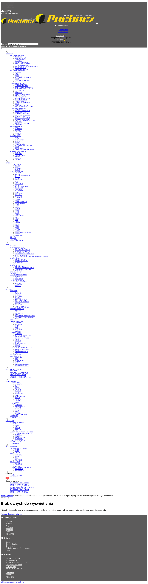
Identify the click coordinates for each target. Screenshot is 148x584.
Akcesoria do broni (17, 55)
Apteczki (18, 292)
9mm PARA (18, 233)
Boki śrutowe (20, 266)
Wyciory (18, 133)
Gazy (16, 311)
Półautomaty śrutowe (23, 269)
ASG (11, 320)
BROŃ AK (13, 273)
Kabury (12, 453)
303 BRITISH (18, 196)
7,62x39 (17, 213)
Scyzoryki (18, 304)
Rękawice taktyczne (22, 119)
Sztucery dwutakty (22, 252)
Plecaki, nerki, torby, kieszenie (21, 347)
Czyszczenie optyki (17, 422)
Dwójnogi (18, 56)
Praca (8, 550)
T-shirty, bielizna (21, 414)
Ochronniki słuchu (22, 113)
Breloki (17, 152)
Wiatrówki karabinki (22, 364)
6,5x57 (17, 206)
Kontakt (9, 521)
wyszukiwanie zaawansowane (13, 46)
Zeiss (16, 430)
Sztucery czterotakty (23, 251)
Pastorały (18, 93)
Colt (16, 277)
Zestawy (18, 134)
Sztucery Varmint (21, 255)
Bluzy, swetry (20, 406)
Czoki (17, 138)
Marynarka (19, 393)
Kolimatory (19, 439)
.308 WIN (17, 185)
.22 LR (16, 167)
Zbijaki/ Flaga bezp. (16, 240)
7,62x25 (17, 211)
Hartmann (18, 463)
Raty (7, 526)
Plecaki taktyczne (21, 352)
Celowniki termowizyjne (19, 373)
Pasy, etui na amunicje (22, 94)
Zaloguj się (63, 30)
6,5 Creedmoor (20, 203)
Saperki (17, 303)
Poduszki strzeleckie (22, 117)
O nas (8, 542)
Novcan (17, 466)
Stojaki (17, 130)
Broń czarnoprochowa (18, 274)
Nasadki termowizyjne (18, 376)
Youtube (9, 5)
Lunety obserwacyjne (18, 440)
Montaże (18, 141)
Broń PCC (13, 263)
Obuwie (17, 345)
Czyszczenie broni (16, 126)
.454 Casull (18, 195)
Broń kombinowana (17, 280)
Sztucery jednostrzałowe (24, 254)
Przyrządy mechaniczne (23, 145)
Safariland (19, 459)
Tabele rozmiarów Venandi (19, 485)
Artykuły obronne (17, 309)
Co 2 (16, 359)
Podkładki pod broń (22, 65)
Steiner (17, 428)
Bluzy (17, 386)
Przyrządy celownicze (23, 77)
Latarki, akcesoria (21, 105)
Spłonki (13, 238)
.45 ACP (17, 192)
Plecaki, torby (20, 95)
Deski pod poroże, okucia (24, 88)
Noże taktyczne (20, 300)
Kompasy (18, 295)
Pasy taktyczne (20, 116)
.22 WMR (17, 170)
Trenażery (18, 122)
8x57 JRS (17, 222)
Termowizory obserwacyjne (20, 377)
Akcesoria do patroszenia (24, 87)
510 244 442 (6, 11)
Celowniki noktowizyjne (19, 372)
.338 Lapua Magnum (21, 186)
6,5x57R (17, 207)
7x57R (17, 218)
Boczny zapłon (15, 164)
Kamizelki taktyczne (22, 338)
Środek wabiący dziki (22, 98)
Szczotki (18, 131)
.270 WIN (17, 178)
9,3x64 (17, 228)
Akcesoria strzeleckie (18, 108)
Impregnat (14, 416)
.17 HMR (17, 165)
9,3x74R (17, 231)
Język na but (19, 109)
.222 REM (17, 174)
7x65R (17, 221)
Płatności (9, 523)
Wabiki (17, 104)
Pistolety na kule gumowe (24, 317)
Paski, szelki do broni (22, 63)
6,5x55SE (17, 204)
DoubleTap (18, 455)
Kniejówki (18, 284)
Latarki (17, 328)
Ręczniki (18, 158)
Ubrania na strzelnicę (22, 123)
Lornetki (13, 423)
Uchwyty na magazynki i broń (20, 467)
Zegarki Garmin (15, 354)
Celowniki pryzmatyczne (23, 433)
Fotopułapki (19, 90)
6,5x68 (17, 210)
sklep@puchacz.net (9, 13)
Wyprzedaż (14, 476)
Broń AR (13, 245)
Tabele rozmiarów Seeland (19, 488)
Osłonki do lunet (16, 441)
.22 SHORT (18, 168)
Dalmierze (18, 434)
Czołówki (18, 324)
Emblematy (18, 293)
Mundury (18, 395)
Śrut (16, 363)
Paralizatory (19, 313)
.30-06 (16, 181)
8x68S (16, 225)
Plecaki (17, 452)
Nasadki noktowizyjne (18, 375)
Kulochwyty (19, 360)
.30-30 (16, 182)
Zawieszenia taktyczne (23, 80)
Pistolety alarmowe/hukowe (25, 316)
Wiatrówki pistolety (22, 365)
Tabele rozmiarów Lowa (18, 491)
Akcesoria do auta (21, 86)
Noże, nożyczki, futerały (24, 106)
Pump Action (19, 270)
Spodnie (17, 346)
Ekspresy (18, 283)
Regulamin (10, 546)
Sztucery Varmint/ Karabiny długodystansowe (31, 256)
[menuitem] (63, 105)
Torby (17, 353)
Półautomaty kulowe (22, 250)
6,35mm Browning (21, 202)
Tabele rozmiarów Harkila (19, 490)
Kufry (17, 451)
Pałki (16, 314)
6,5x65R (17, 208)
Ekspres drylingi (21, 281)
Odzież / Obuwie (15, 332)
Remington (19, 279)
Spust (17, 79)
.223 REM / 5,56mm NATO (22, 175)
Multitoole (19, 296)
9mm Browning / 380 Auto (23, 232)
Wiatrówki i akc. (15, 356)
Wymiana (9, 530)
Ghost (17, 456)
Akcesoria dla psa (21, 84)
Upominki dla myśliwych (18, 151)
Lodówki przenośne (22, 307)
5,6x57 (17, 200)
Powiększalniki (20, 437)
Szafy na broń (15, 462)
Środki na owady (21, 99)
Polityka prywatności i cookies (18, 548)
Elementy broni (15, 136)
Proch (12, 236)
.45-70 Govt (18, 193)
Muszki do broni (20, 112)
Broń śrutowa (15, 265)
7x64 (16, 220)
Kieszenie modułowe (22, 349)
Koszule (18, 339)
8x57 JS (17, 224)
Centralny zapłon (16, 171)
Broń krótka (14, 258)
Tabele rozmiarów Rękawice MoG (22, 487)
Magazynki (18, 61)
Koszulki (18, 340)
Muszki (17, 142)
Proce (17, 318)
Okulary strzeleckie (22, 115)
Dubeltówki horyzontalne (24, 268)
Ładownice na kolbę (22, 69)
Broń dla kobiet (16, 272)
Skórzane (18, 460)
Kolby (17, 74)
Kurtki (17, 342)
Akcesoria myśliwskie (17, 83)
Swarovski (18, 429)
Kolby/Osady (19, 140)
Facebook (10, 3)
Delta (17, 425)
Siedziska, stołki (20, 97)
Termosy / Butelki (21, 101)
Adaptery (18, 72)
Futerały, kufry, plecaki (18, 448)
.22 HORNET (18, 172)
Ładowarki (18, 331)
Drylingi (18, 286)
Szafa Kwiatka (19, 470)
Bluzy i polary (20, 336)
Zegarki (17, 159)
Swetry (17, 402)
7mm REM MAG (19, 215)
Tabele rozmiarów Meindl (19, 492)
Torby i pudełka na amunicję (25, 120)
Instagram (10, 7)
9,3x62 (17, 226)
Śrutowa (13, 239)
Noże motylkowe (21, 299)
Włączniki (18, 329)
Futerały (18, 449)
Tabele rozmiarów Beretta (19, 483)
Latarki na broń (20, 59)
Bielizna (17, 385)
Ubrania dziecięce (16, 417)
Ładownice (18, 124)
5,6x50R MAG (19, 197)
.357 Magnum (19, 188)
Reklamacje (10, 534)
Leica (16, 426)
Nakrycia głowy (20, 343)
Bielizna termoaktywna (23, 335)
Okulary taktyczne (22, 302)
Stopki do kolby (20, 68)
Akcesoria (18, 276)
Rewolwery (19, 262)
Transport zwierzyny (22, 102)
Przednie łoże (20, 144)
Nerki (17, 350)
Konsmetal (18, 464)
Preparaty (18, 129)
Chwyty (17, 73)
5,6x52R (17, 199)
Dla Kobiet (13, 403)
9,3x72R (17, 229)
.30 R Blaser (19, 179)
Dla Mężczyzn (15, 382)
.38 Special (18, 189)
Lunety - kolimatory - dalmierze (21, 432)
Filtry (17, 325)
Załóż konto (63, 32)
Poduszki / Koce (20, 155)
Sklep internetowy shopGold (12, 582)
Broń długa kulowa (17, 247)
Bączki (17, 137)
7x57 (16, 217)
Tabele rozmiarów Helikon (19, 484)
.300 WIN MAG (19, 183)
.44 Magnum (19, 190)
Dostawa (9, 528)
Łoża (16, 81)
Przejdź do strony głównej (11, 514)
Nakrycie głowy (20, 396)
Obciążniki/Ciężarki (21, 62)
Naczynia (18, 297)
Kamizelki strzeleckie (22, 111)
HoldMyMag (19, 469)
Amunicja (18, 310)
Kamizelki (18, 388)
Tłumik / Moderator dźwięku (25, 149)
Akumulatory (19, 322)
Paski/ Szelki (14, 443)
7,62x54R (17, 214)
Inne (16, 91)
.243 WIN (17, 177)
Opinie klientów (12, 544)
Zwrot (8, 532)
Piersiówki (18, 154)
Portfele (18, 156)
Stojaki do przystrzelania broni (26, 66)
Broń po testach (16, 475)
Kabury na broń (20, 58)
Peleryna (18, 399)
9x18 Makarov (19, 235)
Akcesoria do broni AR (18, 70)
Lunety (17, 361)
